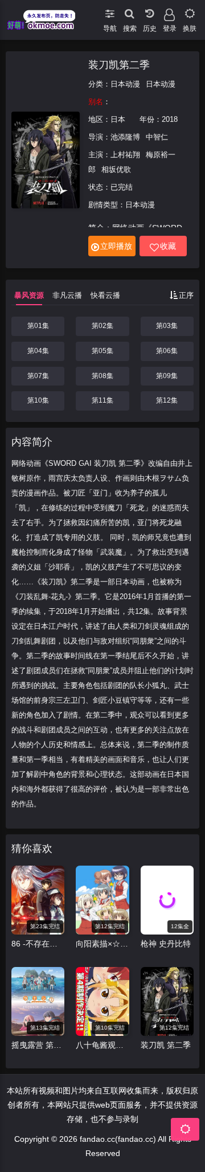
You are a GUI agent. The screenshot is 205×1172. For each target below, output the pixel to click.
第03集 (167, 326)
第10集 (38, 400)
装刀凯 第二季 (166, 1045)
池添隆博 (125, 137)
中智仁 (157, 137)
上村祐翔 (125, 154)
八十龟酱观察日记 (102, 1045)
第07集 (38, 376)
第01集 (38, 326)
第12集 (167, 400)
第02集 (102, 326)
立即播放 (116, 246)
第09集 (167, 376)
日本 (117, 119)
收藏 (168, 246)
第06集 (167, 351)
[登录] (169, 11)
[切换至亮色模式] (189, 11)
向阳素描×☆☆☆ (102, 943)
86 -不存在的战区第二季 (37, 943)
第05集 (102, 351)
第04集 (38, 351)
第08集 (102, 376)
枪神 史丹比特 (166, 943)
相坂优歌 (116, 169)
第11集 (102, 400)
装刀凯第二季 (119, 65)
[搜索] (130, 11)
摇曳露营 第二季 (37, 1045)
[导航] (110, 11)
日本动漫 (125, 84)
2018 (170, 119)
